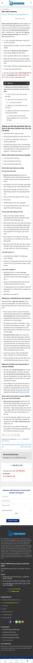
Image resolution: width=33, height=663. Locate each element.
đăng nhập (12, 458)
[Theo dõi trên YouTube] (22, 621)
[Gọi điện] (5, 661)
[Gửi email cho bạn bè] (12, 435)
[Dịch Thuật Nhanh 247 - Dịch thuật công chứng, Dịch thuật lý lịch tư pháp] (16, 3)
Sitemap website (7, 617)
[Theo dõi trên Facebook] (10, 621)
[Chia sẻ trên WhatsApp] (3, 435)
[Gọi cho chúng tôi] (19, 621)
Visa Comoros (5, 9)
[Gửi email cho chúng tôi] (16, 621)
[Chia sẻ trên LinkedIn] (18, 435)
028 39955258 (20, 471)
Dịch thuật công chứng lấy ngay (10, 629)
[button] (2, 3)
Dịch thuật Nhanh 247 (22, 14)
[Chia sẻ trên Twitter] (9, 435)
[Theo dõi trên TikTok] (13, 621)
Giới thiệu (5, 606)
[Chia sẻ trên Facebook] (6, 435)
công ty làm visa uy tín (22, 390)
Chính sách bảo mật (8, 611)
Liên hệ (4, 608)
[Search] (31, 3)
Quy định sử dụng (7, 614)
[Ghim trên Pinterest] (15, 435)
